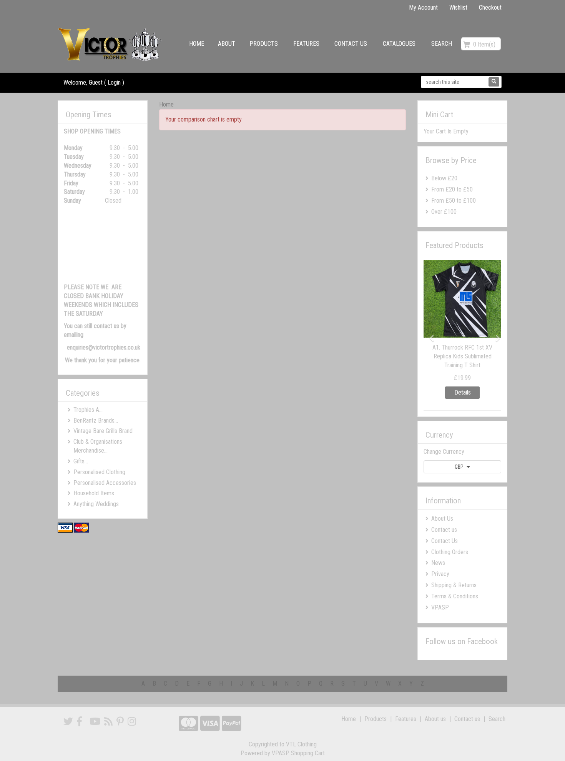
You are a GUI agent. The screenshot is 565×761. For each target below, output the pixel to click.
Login (114, 82)
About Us (442, 518)
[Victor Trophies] (111, 44)
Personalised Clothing (99, 472)
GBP (460, 467)
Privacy (440, 574)
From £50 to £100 (453, 200)
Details (454, 392)
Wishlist (458, 7)
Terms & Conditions (454, 596)
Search (441, 43)
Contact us (350, 43)
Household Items (93, 493)
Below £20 (444, 178)
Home (196, 43)
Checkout (490, 7)
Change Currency (444, 451)
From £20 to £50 (452, 189)
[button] (429, 334)
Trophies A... (88, 409)
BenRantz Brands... (95, 420)
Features (306, 43)
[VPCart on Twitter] (68, 721)
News (438, 562)
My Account (423, 7)
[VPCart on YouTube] (95, 721)
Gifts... (80, 461)
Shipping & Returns (454, 585)
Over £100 (444, 211)
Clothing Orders (449, 552)
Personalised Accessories (104, 482)
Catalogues (399, 43)
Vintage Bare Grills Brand (103, 431)
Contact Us (444, 541)
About (226, 43)
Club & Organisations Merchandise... (97, 446)
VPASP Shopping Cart (298, 753)
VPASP (440, 607)
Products (263, 43)
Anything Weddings (96, 504)
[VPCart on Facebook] (79, 721)
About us (435, 719)
